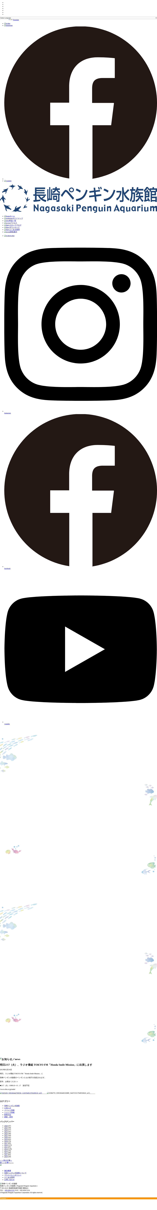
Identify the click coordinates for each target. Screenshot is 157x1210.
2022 (6, 1133)
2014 (6, 1149)
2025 (6, 1128)
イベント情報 (9, 1110)
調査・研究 (8, 1117)
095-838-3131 (10, 1190)
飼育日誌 (7, 1115)
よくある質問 (9, 1177)
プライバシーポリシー (12, 1175)
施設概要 (7, 1171)
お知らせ (7, 1108)
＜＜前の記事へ (6, 1160)
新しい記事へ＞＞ (7, 1163)
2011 (6, 1155)
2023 (6, 1132)
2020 (6, 1137)
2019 (6, 1139)
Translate (16, 20)
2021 (6, 1135)
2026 (6, 1126)
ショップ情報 (9, 1112)
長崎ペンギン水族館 (12, 1106)
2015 (6, 1147)
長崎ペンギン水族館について (15, 1173)
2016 (6, 1145)
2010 (6, 1157)
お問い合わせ (9, 1180)
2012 (6, 1153)
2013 (6, 1151)
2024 (6, 1130)
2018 (6, 1141)
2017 (6, 1143)
